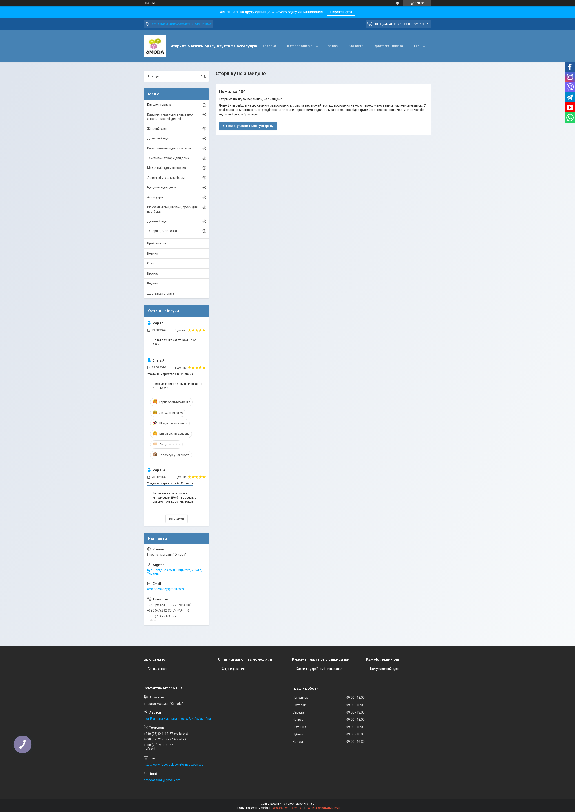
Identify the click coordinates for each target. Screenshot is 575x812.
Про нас (331, 46)
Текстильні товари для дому (168, 158)
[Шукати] (203, 76)
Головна (269, 46)
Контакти (356, 46)
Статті (151, 263)
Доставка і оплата (388, 46)
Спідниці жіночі (233, 669)
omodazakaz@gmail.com (165, 589)
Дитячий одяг (157, 221)
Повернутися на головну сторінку (249, 126)
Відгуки (152, 283)
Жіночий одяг (157, 128)
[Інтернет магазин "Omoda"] (155, 46)
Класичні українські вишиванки (319, 669)
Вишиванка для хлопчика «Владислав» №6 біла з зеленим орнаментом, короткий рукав (175, 497)
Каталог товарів (299, 46)
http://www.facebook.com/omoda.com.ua (173, 764)
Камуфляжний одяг (384, 669)
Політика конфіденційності (323, 807)
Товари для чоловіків (163, 231)
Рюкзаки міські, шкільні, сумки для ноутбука (172, 209)
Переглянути (341, 12)
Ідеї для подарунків (161, 187)
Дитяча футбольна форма (166, 177)
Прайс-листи (156, 243)
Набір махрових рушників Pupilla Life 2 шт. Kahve (177, 385)
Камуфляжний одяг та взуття (169, 148)
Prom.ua (309, 803)
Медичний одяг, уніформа (166, 168)
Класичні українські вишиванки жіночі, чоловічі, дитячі (170, 117)
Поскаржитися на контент (287, 807)
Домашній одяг (158, 138)
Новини (152, 253)
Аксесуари (155, 197)
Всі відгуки (176, 518)
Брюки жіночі (157, 669)
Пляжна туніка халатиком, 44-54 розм (174, 342)
